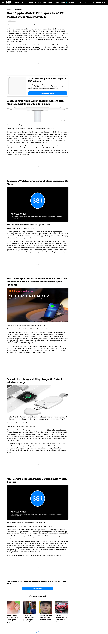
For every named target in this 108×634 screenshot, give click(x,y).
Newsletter (101, 2)
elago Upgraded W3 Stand (31, 232)
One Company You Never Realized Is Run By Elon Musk (46, 617)
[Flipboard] (88, 2)
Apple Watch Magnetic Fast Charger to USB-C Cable (42, 132)
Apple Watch (13, 29)
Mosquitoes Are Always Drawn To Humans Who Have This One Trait (12, 619)
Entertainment (40, 2)
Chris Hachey (12, 21)
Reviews (71, 2)
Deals (63, 2)
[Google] (90, 2)
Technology (10, 9)
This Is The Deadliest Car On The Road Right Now (61, 618)
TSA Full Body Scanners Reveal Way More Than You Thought (28, 618)
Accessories (18, 9)
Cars (50, 2)
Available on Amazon (47, 93)
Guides (56, 2)
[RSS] (93, 2)
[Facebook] (80, 2)
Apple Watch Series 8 (54, 556)
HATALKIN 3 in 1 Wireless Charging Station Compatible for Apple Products (35, 338)
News (17, 2)
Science (30, 2)
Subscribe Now (37, 588)
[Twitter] (83, 2)
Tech (23, 2)
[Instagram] (85, 2)
